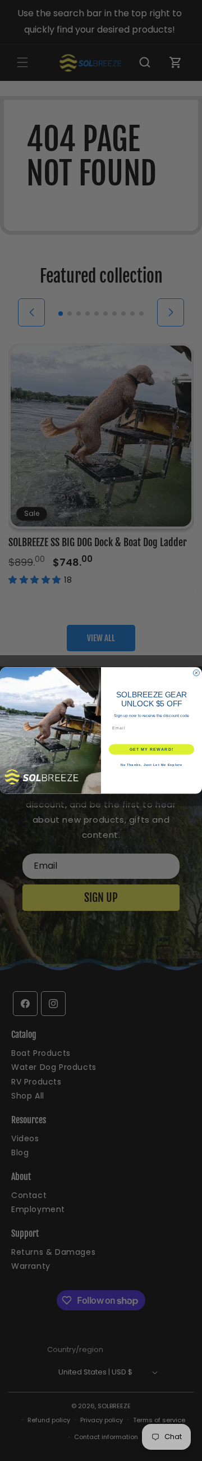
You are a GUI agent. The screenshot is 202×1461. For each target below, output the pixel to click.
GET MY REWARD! (152, 749)
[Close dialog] (196, 673)
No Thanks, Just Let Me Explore (152, 764)
